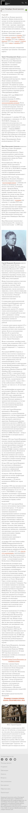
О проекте (4, 767)
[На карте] (26, 11)
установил (18, 200)
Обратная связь (5, 789)
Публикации (4, 770)
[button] (26, 2)
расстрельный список (9, 183)
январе (21, 39)
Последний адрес (5, 2)
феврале (4, 41)
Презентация (5, 792)
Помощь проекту (6, 763)
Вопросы (3, 778)
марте (8, 37)
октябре (19, 35)
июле (19, 37)
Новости (3, 774)
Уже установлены (6, 781)
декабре (23, 41)
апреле (13, 37)
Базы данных (5, 785)
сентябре (17, 43)
